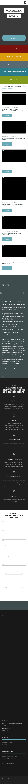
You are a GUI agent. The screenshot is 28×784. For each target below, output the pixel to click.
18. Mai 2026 (5, 202)
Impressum (4, 744)
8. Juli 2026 (5, 136)
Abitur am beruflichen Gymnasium (9, 758)
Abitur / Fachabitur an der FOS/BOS (10, 756)
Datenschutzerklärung (7, 742)
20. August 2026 (6, 107)
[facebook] (3, 781)
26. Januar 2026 (6, 260)
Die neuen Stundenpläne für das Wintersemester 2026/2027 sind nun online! (13, 110)
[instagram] (5, 781)
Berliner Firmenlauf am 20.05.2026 (11, 167)
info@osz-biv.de (5, 730)
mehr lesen (7, 115)
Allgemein (15, 107)
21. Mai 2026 (5, 165)
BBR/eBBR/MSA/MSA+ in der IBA (10, 760)
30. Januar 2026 (6, 231)
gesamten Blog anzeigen (7, 88)
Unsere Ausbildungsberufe (8, 763)
